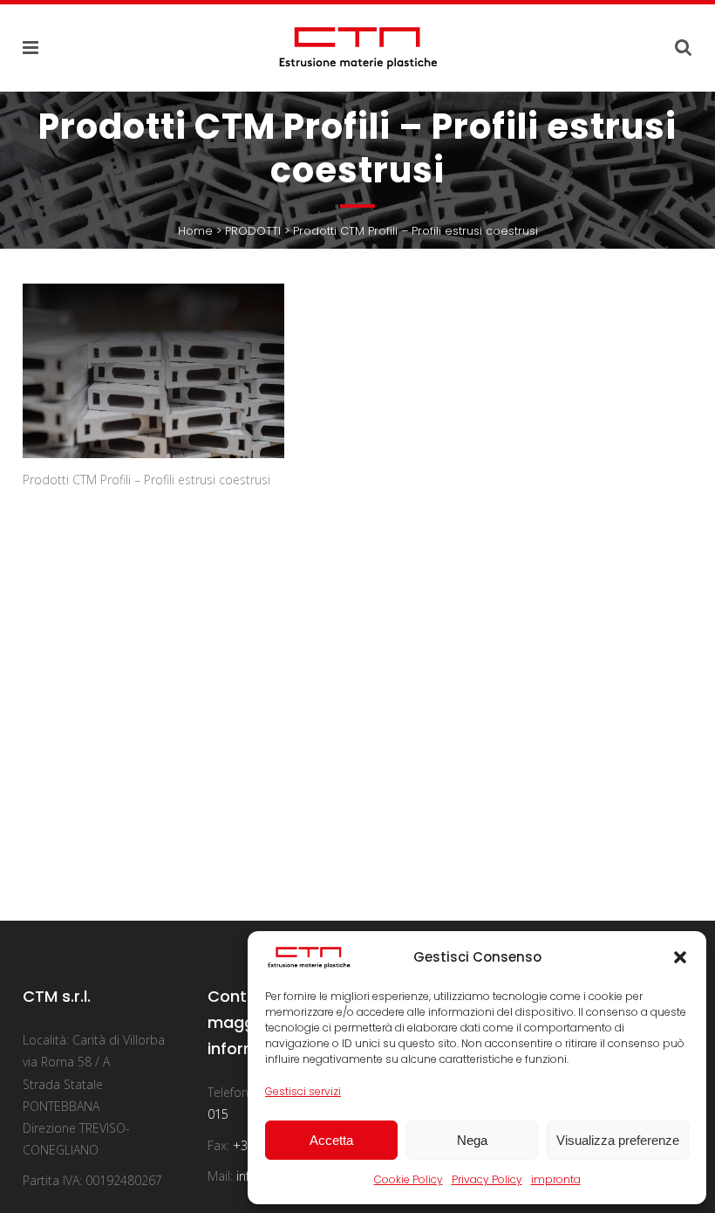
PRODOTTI (253, 231)
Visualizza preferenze (617, 1140)
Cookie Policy (408, 1179)
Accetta (331, 1140)
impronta (556, 1179)
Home (195, 231)
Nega (472, 1140)
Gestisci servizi (303, 1091)
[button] (680, 957)
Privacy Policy (487, 1179)
